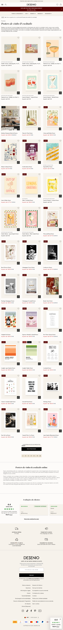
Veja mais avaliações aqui (31, 519)
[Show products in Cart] (60, 4)
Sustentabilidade (26, 595)
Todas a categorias (17, 13)
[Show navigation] (2, 4)
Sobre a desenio (26, 585)
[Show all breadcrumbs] (2, 17)
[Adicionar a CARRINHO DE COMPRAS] (18, 59)
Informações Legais (26, 590)
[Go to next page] (40, 456)
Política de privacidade (34, 578)
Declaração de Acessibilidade (23, 598)
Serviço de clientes (37, 588)
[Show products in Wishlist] (57, 4)
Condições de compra (38, 593)
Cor (26, 13)
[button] (56, 623)
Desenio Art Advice (37, 585)
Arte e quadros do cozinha (13, 17)
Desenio (36, 625)
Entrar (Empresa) (26, 606)
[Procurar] (5, 4)
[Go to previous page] (23, 456)
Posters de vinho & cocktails (29, 17)
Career (29, 593)
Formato (32, 13)
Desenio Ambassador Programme (22, 601)
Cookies (34, 595)
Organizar (47, 13)
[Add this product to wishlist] (18, 37)
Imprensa (28, 588)
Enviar (31, 575)
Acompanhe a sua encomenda (40, 590)
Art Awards (28, 603)
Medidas (40, 13)
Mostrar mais (31, 449)
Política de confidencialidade (39, 598)
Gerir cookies (35, 603)
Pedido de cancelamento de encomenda (42, 601)
